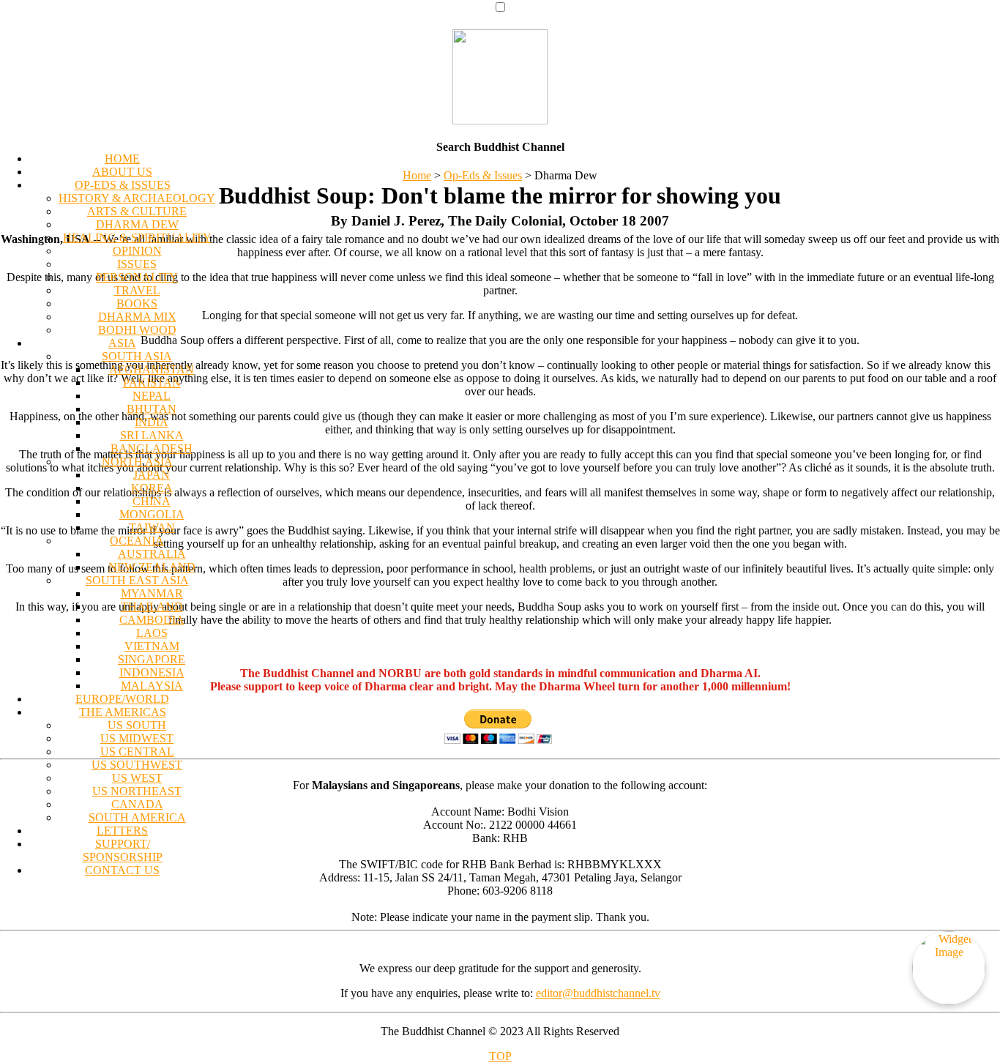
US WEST (137, 778)
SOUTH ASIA (137, 356)
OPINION (137, 251)
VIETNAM (151, 646)
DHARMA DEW (137, 224)
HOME (122, 158)
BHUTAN (151, 409)
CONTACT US (122, 870)
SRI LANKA (152, 435)
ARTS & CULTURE (137, 211)
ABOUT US (122, 171)
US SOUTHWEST (137, 764)
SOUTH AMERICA (137, 817)
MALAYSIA (152, 685)
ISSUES (137, 264)
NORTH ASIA (137, 461)
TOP (500, 1056)
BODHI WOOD (137, 330)
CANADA (137, 804)
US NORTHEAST (137, 791)
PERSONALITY (137, 277)
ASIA (122, 343)
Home (417, 175)
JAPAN (151, 475)
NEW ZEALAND (151, 567)
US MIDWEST (136, 738)
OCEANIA (137, 540)
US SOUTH (137, 725)
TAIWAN (152, 527)
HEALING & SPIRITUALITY (137, 237)
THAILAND (152, 606)
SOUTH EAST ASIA (137, 580)
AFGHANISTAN (151, 369)
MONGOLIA (151, 514)
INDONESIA (151, 672)
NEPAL (152, 395)
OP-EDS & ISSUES (123, 185)
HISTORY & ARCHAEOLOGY (137, 198)
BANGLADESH (152, 448)
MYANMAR (152, 593)
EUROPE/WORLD (122, 699)
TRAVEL (137, 290)
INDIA (151, 422)
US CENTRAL (137, 751)
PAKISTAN (152, 382)
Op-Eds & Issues (483, 175)
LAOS (152, 633)
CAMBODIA (151, 619)
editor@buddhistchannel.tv (598, 993)
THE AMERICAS (122, 712)
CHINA (152, 501)
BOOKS (136, 303)
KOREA (152, 488)
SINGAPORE (151, 659)
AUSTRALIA (152, 554)
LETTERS (122, 830)
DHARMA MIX (137, 316)
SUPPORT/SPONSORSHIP (123, 850)
